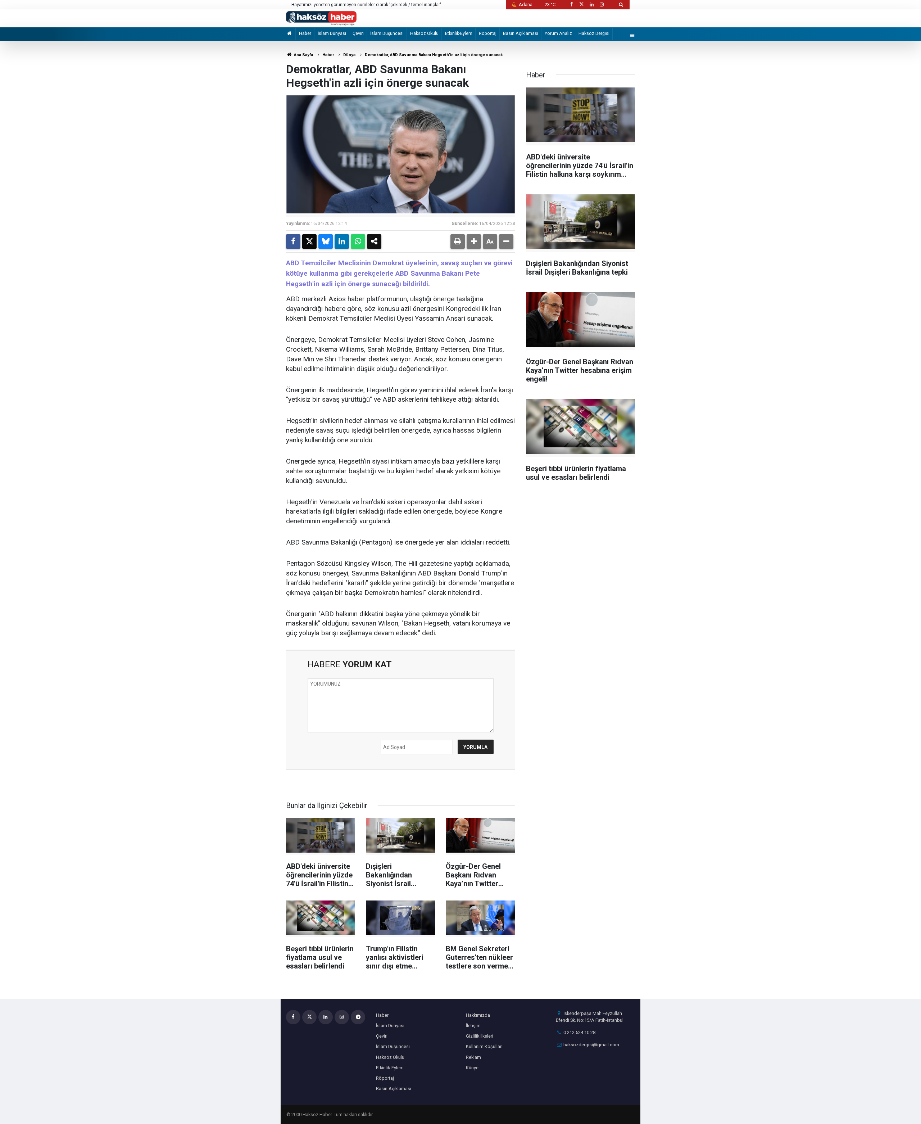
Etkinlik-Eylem (458, 33)
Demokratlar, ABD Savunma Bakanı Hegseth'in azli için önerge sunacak (434, 55)
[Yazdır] (457, 241)
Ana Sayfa (303, 55)
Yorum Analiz (558, 33)
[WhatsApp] (358, 241)
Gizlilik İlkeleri (479, 1036)
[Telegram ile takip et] (358, 1017)
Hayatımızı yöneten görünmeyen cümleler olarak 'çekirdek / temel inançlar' (366, 4)
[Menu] (632, 36)
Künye (472, 1067)
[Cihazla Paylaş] (374, 241)
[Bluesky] (325, 241)
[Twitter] (309, 241)
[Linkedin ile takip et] (591, 4)
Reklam (473, 1057)
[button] (474, 241)
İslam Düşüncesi (387, 33)
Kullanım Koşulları (484, 1046)
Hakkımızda (478, 1015)
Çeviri (358, 33)
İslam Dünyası (332, 33)
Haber (305, 33)
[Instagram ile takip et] (602, 4)
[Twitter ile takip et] (581, 4)
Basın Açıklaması (520, 33)
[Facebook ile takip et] (571, 4)
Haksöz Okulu (424, 33)
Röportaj (487, 33)
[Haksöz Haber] (321, 17)
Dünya (349, 55)
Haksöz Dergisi (594, 33)
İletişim (473, 1025)
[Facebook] (293, 241)
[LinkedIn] (342, 241)
